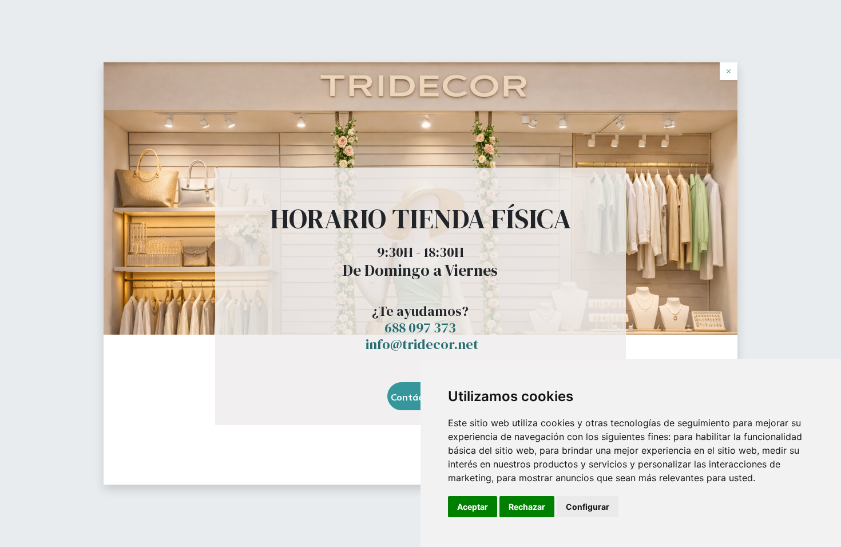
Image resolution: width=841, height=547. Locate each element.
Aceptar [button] (472, 507)
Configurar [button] (587, 507)
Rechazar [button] (527, 507)
